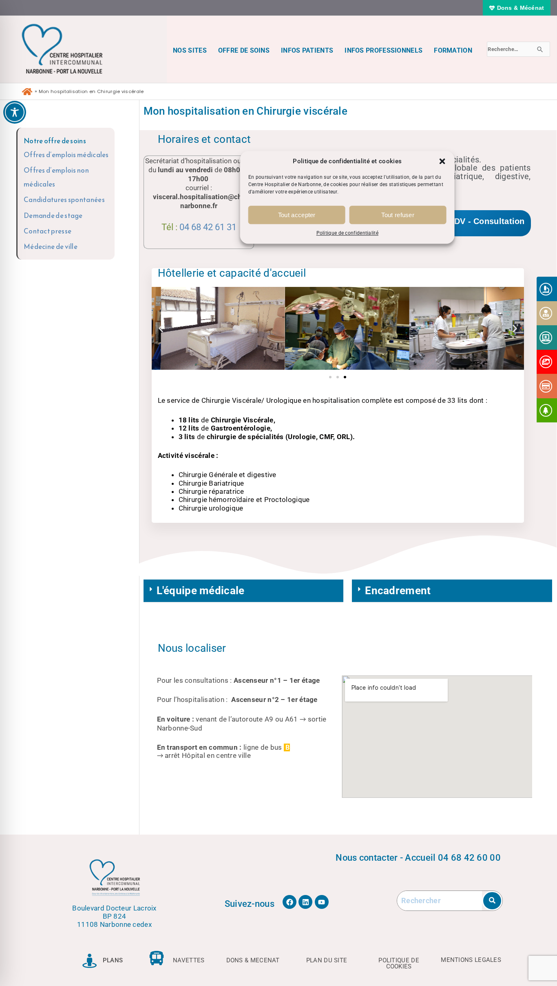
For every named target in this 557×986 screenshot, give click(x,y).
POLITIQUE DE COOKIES (398, 963)
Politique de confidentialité (347, 233)
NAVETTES (188, 960)
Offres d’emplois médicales (66, 154)
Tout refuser (397, 214)
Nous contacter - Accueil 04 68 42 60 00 (418, 857)
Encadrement (398, 590)
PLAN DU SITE (326, 960)
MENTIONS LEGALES (471, 960)
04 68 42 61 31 (208, 227)
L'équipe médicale (201, 590)
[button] (442, 161)
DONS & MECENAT (253, 960)
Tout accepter (297, 214)
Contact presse (47, 231)
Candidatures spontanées (64, 199)
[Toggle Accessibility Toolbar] (14, 112)
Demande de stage (53, 215)
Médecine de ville (50, 246)
